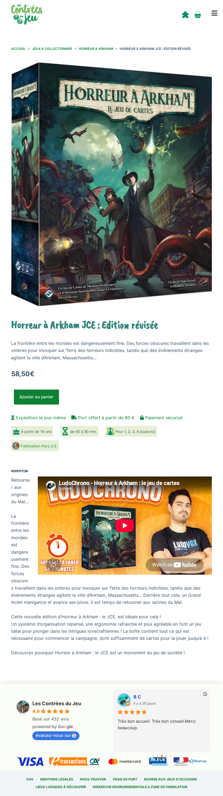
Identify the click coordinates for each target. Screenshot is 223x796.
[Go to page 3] (166, 756)
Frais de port (125, 779)
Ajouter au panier (36, 396)
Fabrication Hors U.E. (39, 446)
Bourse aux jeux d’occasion (170, 779)
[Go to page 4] (170, 755)
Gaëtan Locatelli (151, 696)
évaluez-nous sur (53, 735)
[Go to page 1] (157, 756)
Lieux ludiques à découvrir (61, 787)
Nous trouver (93, 779)
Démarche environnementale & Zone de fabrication (140, 787)
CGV (29, 779)
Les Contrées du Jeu (56, 703)
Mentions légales (56, 779)
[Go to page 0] (153, 755)
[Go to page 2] (162, 756)
